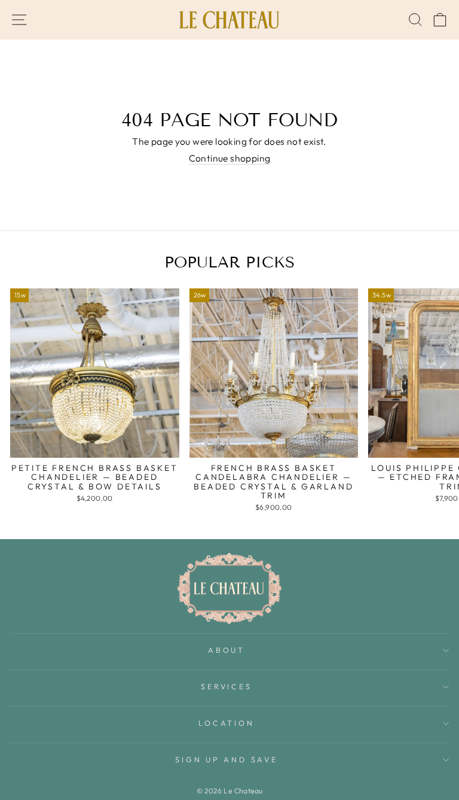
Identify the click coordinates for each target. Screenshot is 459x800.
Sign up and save (226, 759)
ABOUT (226, 650)
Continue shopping (230, 158)
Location (226, 723)
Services (226, 686)
